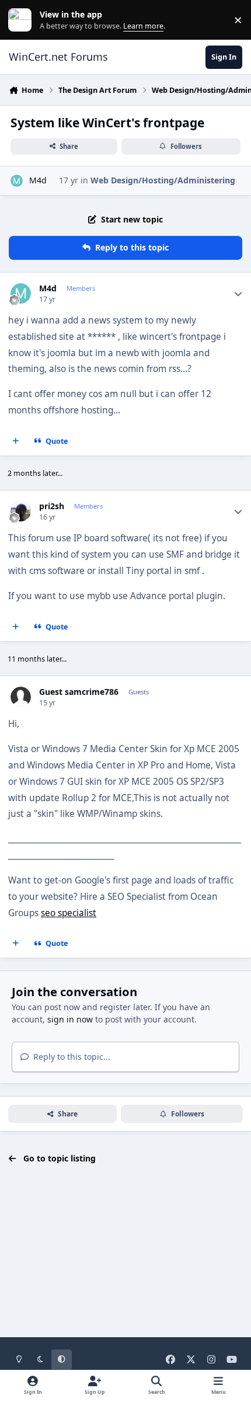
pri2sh (51, 506)
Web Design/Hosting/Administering (162, 180)
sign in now (70, 1019)
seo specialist (68, 913)
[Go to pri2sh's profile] (21, 511)
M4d (38, 180)
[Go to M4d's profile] (17, 181)
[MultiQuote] (16, 441)
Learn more (22, 20)
